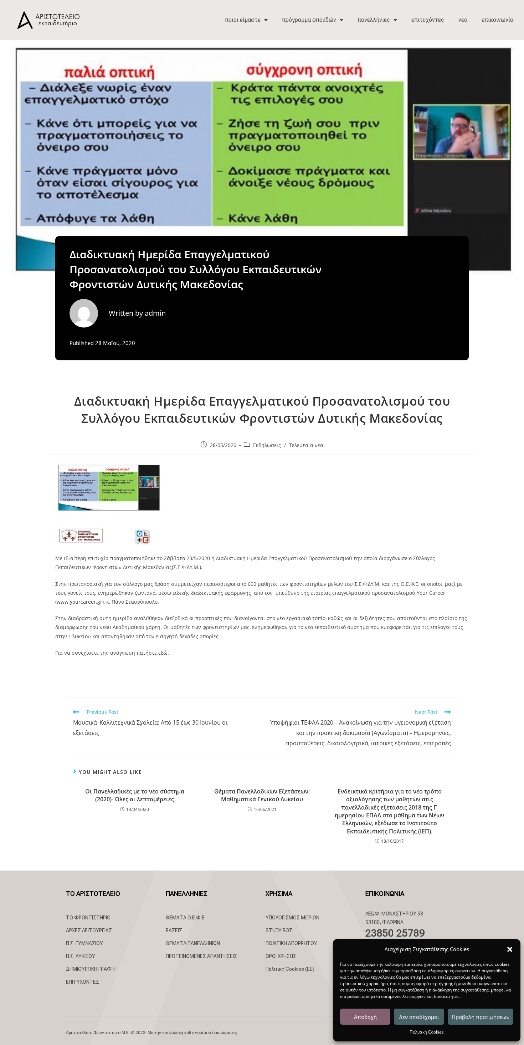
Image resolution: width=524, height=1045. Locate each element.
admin (155, 313)
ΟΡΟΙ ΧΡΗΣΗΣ (281, 956)
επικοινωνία (497, 19)
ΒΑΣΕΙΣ (174, 930)
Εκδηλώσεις (267, 445)
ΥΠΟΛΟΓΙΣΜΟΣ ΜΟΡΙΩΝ (292, 917)
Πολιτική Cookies (427, 1032)
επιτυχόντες (427, 19)
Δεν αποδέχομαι (419, 1016)
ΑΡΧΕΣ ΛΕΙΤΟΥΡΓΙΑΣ (89, 930)
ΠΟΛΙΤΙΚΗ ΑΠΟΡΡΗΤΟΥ (291, 943)
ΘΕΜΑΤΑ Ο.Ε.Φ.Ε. (186, 917)
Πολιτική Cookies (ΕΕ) (290, 969)
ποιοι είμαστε (243, 19)
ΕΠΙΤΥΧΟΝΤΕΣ (82, 982)
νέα (462, 19)
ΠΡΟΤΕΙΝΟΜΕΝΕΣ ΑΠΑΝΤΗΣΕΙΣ (201, 956)
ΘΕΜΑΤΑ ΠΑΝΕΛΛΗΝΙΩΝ (193, 943)
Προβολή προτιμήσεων (480, 1016)
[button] (509, 949)
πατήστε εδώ (152, 652)
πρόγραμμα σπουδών (309, 19)
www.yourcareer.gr (79, 601)
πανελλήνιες (374, 19)
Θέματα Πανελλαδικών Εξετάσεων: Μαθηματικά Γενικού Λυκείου (262, 795)
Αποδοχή (365, 1016)
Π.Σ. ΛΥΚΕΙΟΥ (80, 956)
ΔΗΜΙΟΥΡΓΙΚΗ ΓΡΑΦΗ (90, 969)
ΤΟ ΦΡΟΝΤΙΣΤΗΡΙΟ (88, 917)
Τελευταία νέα (306, 445)
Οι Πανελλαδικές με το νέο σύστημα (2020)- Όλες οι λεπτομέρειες (134, 795)
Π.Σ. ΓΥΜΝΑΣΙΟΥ (84, 943)
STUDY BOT (279, 930)
